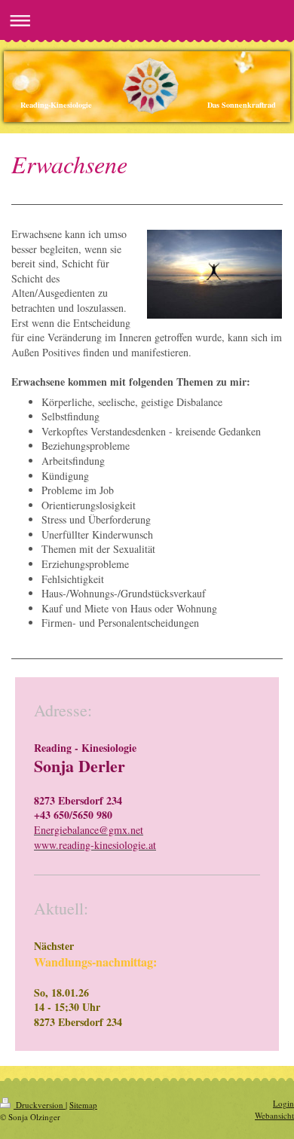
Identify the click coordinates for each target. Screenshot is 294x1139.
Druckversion (40, 1104)
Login (283, 1103)
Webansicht (274, 1115)
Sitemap (83, 1104)
